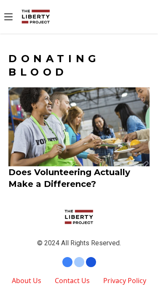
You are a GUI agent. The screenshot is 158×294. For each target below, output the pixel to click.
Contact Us (72, 280)
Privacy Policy (124, 280)
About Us (26, 280)
